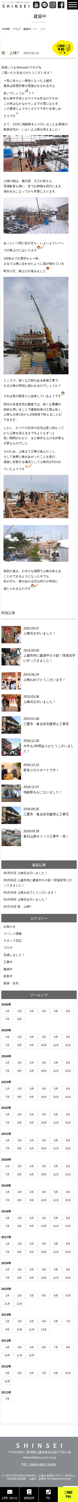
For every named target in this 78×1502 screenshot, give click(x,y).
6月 (68, 1011)
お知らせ (9, 926)
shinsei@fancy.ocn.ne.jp (39, 1457)
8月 (20, 1019)
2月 (20, 1011)
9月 (32, 1045)
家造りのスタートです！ (41, 770)
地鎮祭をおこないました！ (42, 792)
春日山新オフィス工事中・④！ (46, 836)
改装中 (8, 976)
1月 (7, 1011)
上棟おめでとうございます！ (44, 679)
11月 (56, 1045)
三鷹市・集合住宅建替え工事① (46, 814)
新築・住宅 (11, 983)
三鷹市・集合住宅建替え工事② (46, 724)
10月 (44, 1045)
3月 (32, 1011)
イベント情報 (12, 933)
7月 (7, 1019)
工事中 (8, 962)
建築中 (8, 969)
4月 (44, 1011)
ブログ (8, 947)
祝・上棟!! (24, 906)
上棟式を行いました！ (39, 633)
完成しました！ (14, 955)
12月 (68, 1045)
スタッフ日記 (12, 940)
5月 (56, 1011)
